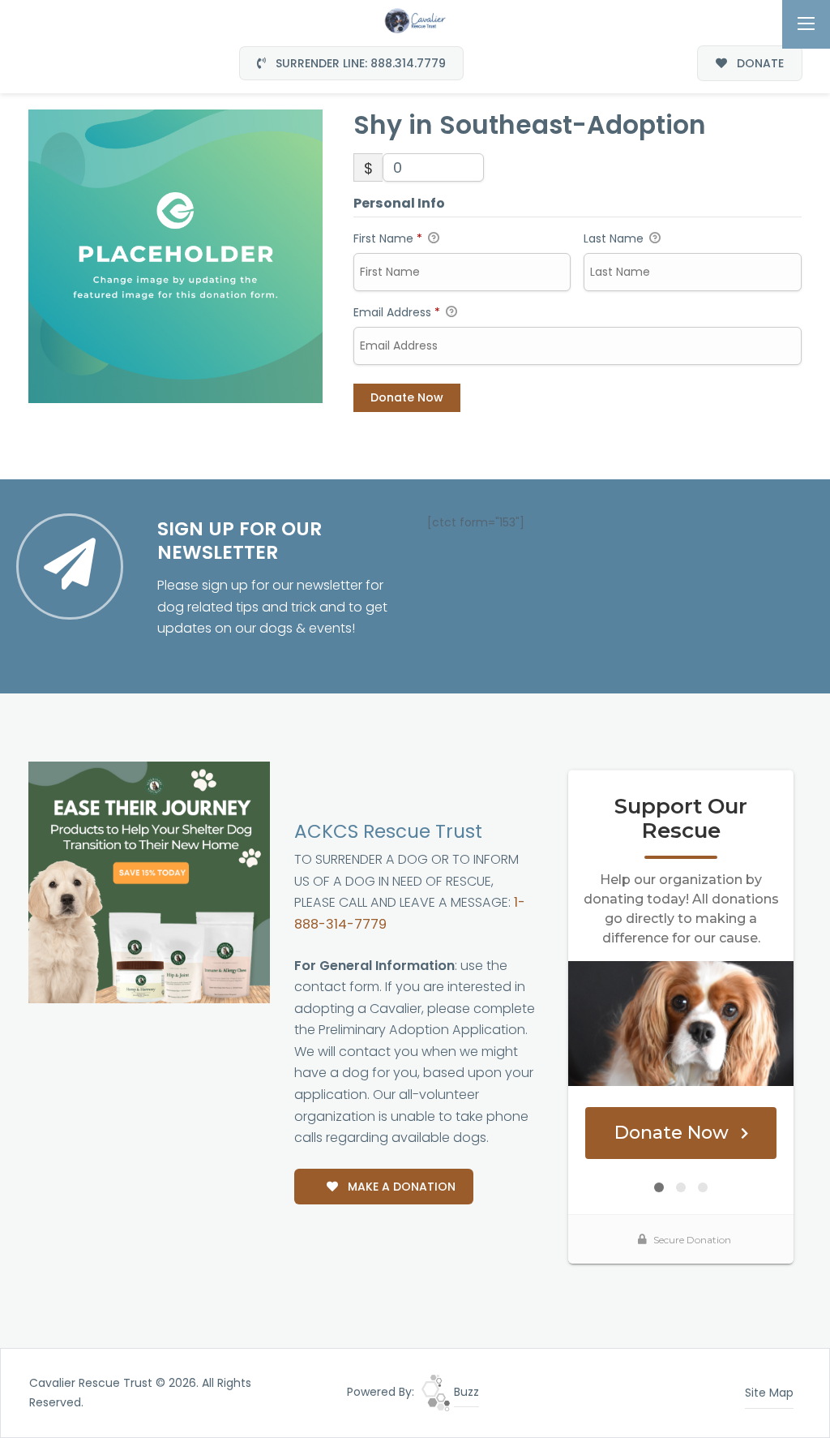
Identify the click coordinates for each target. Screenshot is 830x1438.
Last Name (615, 238)
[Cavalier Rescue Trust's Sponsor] (149, 882)
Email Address (396, 312)
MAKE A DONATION (400, 1186)
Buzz (465, 1392)
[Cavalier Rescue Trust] (415, 19)
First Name (387, 238)
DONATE (759, 63)
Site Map (769, 1392)
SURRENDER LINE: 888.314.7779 (359, 63)
